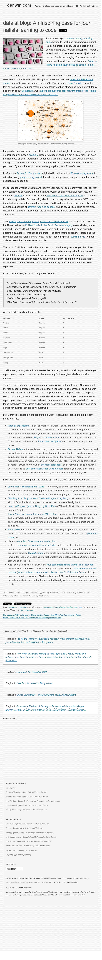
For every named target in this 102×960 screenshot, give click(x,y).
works (32, 592)
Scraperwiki (28, 90)
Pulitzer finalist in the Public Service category (49, 225)
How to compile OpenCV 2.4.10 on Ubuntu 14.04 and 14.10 (28, 841)
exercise (18, 195)
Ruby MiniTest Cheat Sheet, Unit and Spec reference (26, 792)
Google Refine (15, 449)
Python (6, 595)
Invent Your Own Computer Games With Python (32, 514)
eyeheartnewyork (70, 925)
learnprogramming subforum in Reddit (36, 545)
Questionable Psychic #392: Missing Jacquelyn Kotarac (27, 805)
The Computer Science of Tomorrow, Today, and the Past (27, 845)
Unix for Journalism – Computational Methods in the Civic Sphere (31, 837)
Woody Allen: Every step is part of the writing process (26, 809)
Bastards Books (90, 925)
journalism (68, 592)
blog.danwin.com (27, 610)
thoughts (26, 592)
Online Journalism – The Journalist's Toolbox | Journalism (46, 694)
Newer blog (31, 925)
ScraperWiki (14, 529)
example (33, 154)
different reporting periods (41, 206)
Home (8, 925)
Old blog (18, 925)
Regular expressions (18, 425)
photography (84, 878)
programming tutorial (31, 177)
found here (43, 441)
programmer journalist (17, 607)
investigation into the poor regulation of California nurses (38, 221)
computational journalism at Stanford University (62, 607)
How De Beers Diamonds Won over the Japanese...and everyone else (33, 801)
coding (46, 592)
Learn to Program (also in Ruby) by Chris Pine (32, 506)
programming (78, 592)
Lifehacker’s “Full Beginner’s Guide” (26, 486)
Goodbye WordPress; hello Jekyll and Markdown (24, 828)
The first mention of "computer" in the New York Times (27, 796)
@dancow (28, 887)
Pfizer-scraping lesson (82, 173)
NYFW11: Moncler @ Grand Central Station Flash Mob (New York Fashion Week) (42, 615)
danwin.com (19, 5)
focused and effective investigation (64, 195)
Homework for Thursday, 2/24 (31, 671)
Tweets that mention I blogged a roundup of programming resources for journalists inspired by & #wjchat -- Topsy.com (48, 640)
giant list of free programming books (36, 541)
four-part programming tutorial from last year (70, 564)
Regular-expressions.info (47, 437)
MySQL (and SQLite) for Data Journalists (21, 850)
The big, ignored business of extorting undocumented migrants (29, 832)
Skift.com (52, 878)
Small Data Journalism (19, 882)
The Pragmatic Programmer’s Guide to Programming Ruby (38, 498)
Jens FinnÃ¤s (75, 83)
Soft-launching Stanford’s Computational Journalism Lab (27, 823)
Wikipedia (56, 441)
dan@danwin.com (91, 930)
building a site (78, 236)
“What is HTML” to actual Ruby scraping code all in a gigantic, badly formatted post (50, 64)
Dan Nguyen (43, 595)
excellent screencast (51, 464)
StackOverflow (35, 552)
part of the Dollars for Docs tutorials (44, 468)
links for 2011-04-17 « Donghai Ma (34, 683)
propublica (87, 592)
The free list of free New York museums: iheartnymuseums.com (32, 617)
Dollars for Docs (56, 592)
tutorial (16, 595)
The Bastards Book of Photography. (45, 892)
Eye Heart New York (77, 894)
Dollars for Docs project (29, 173)
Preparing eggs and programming (18, 854)
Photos (42, 925)
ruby (11, 595)
